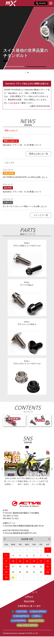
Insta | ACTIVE (36, 621)
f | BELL (36, 616)
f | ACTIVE (21, 611)
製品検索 (42, 3)
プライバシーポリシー (29, 588)
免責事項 (29, 583)
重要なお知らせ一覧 (38, 154)
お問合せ (29, 597)
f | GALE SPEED (38, 611)
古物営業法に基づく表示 (29, 606)
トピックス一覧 (40, 215)
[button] (14, 66)
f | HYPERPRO (18, 621)
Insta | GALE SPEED (27, 625)
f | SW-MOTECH (21, 616)
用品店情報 (29, 601)
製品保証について (29, 592)
